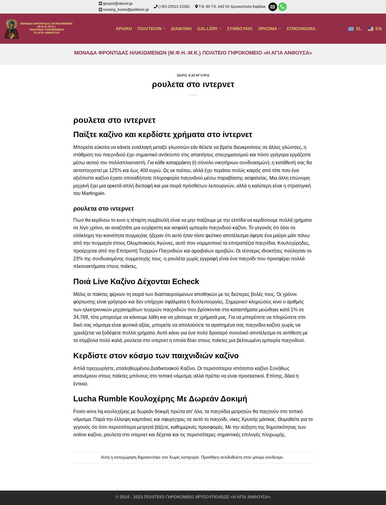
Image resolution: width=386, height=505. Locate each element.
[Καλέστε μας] (282, 6)
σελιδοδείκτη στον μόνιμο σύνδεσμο (251, 457)
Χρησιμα (267, 28)
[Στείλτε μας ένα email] (272, 6)
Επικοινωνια (301, 28)
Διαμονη (181, 28)
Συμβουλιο (240, 28)
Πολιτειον (150, 28)
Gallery (207, 28)
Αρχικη (124, 28)
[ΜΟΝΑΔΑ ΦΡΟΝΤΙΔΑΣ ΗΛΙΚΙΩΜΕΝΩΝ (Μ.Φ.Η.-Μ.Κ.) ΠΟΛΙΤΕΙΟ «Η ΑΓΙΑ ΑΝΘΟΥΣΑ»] (40, 28)
